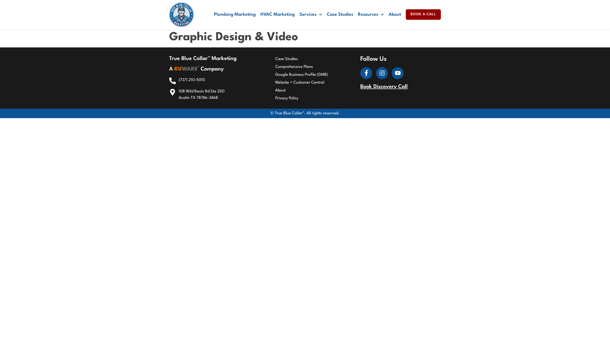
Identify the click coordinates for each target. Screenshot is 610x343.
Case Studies (340, 14)
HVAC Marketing (277, 14)
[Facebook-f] (366, 73)
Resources (368, 14)
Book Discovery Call (384, 86)
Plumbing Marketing (235, 14)
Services (308, 14)
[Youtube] (398, 73)
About (395, 14)
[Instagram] (382, 73)
